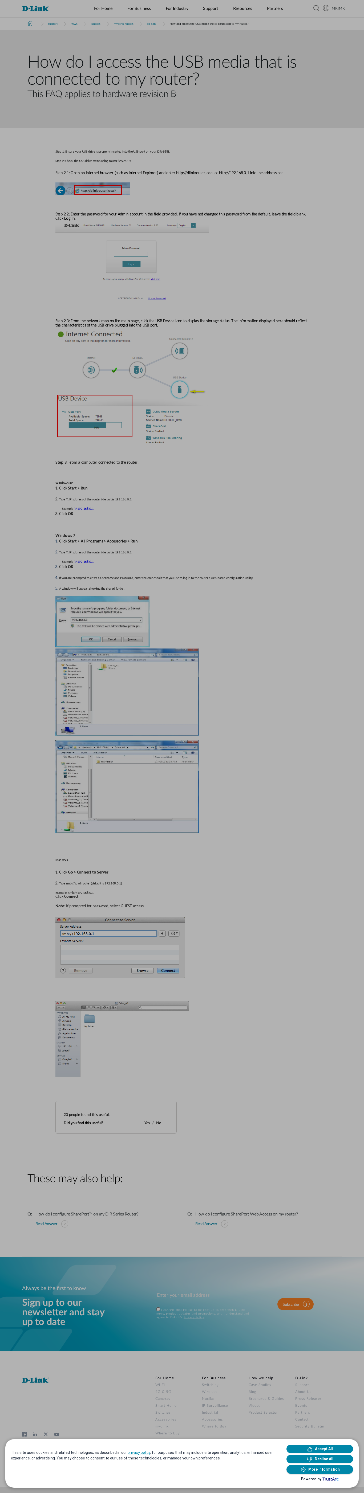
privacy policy (139, 1452)
